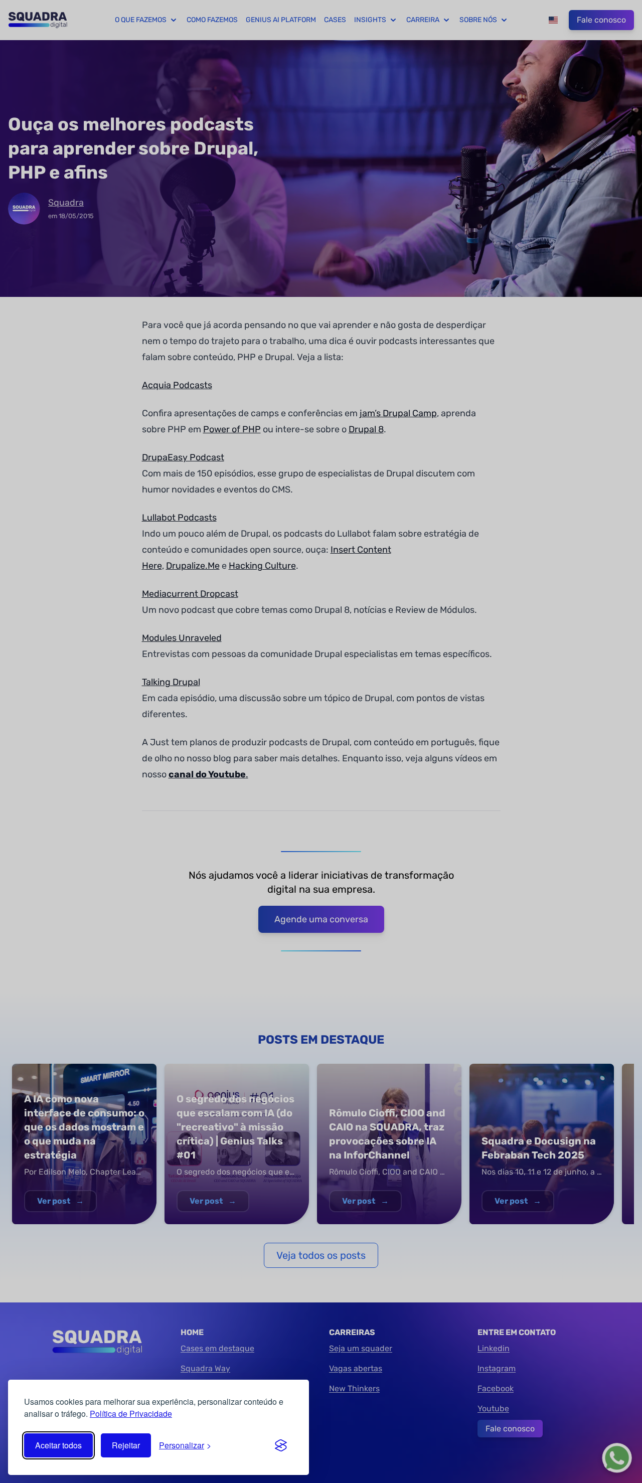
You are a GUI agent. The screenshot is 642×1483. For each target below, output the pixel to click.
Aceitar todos (58, 1445)
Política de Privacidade (131, 1413)
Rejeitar (126, 1445)
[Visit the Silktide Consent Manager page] (281, 1445)
